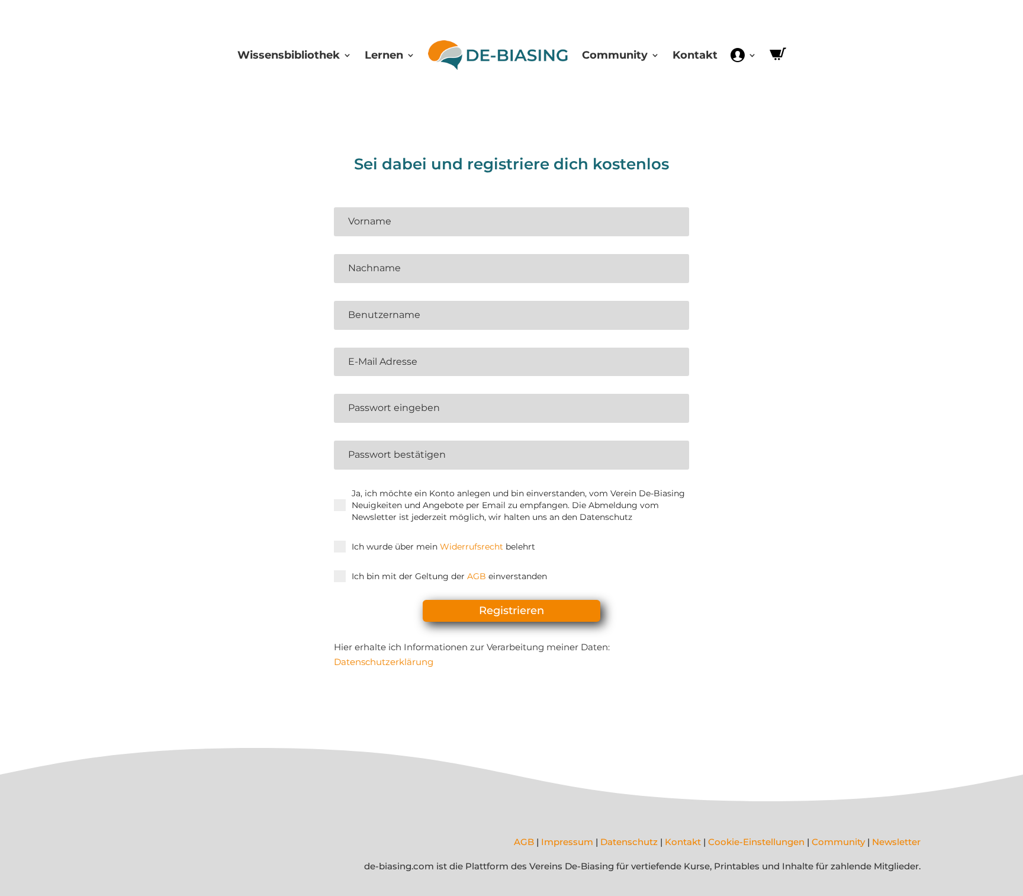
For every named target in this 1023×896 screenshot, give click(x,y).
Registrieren (511, 610)
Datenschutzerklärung (383, 661)
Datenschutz (629, 841)
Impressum (567, 841)
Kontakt (695, 55)
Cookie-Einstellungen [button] (756, 841)
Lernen (384, 55)
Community (615, 55)
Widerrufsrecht (471, 546)
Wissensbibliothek (288, 55)
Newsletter (896, 841)
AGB (476, 576)
